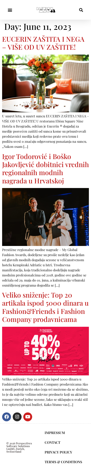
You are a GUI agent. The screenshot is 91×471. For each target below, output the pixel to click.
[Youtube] (27, 416)
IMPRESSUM (55, 432)
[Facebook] (6, 416)
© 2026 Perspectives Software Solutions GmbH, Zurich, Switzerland (19, 447)
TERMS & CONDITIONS (63, 462)
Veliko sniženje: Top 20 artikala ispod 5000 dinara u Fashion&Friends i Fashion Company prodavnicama (45, 307)
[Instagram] (17, 416)
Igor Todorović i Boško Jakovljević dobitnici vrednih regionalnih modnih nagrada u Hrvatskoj (45, 168)
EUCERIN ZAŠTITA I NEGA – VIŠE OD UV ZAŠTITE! (43, 42)
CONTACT (52, 442)
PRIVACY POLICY (58, 452)
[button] (9, 9)
